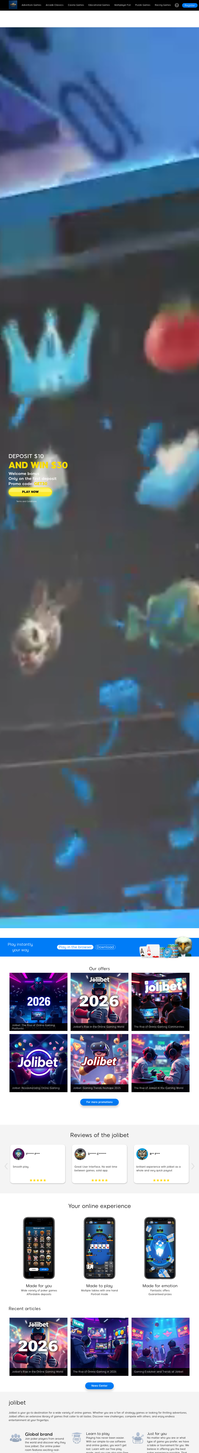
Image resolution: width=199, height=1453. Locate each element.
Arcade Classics (54, 5)
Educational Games (99, 5)
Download (105, 947)
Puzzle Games (142, 5)
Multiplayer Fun (122, 5)
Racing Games (163, 5)
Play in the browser (75, 947)
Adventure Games (31, 5)
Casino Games (76, 5)
